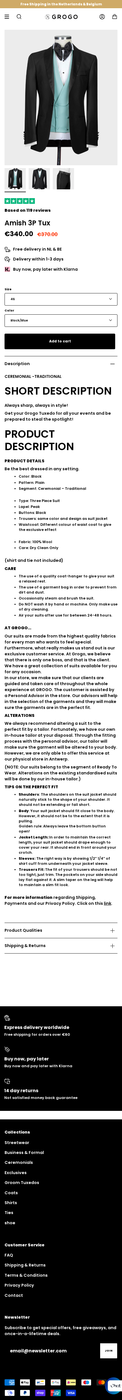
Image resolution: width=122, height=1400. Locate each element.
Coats (11, 1193)
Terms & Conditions (26, 1275)
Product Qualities (23, 930)
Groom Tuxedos (22, 1182)
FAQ (9, 1255)
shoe (10, 1223)
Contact (14, 1295)
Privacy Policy (19, 1285)
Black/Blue (19, 320)
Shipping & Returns (25, 945)
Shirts (11, 1203)
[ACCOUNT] (102, 16)
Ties (9, 1212)
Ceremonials (19, 1162)
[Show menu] (9, 16)
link (107, 903)
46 (12, 299)
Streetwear (17, 1142)
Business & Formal (24, 1152)
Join (109, 1350)
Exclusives (16, 1173)
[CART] (114, 16)
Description (17, 364)
